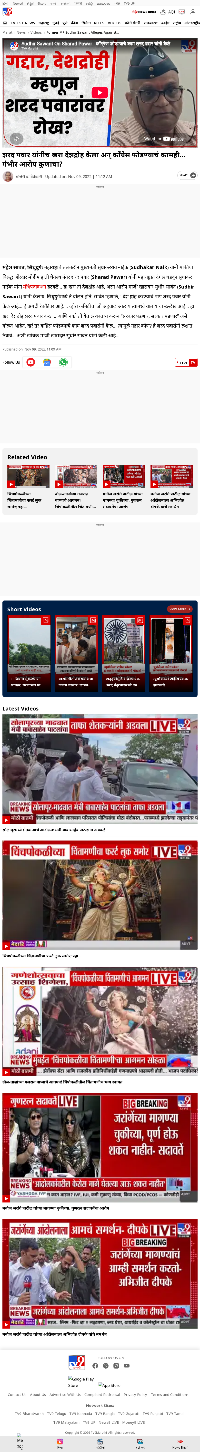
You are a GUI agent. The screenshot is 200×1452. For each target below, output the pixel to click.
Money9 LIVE (133, 1422)
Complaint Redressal (102, 1394)
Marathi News (14, 32)
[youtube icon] (31, 362)
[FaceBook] (95, 1366)
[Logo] (7, 12)
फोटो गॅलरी (132, 22)
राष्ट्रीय (177, 22)
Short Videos (24, 609)
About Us (38, 1394)
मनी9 (117, 3)
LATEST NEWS (23, 22)
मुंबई (55, 22)
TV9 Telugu (56, 1413)
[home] (5, 22)
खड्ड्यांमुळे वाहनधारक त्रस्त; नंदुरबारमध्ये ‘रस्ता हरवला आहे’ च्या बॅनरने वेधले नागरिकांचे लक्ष (123, 682)
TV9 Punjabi (152, 1413)
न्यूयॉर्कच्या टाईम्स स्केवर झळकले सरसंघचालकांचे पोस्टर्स (171, 682)
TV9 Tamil (174, 1413)
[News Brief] (145, 12)
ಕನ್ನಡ (30, 3)
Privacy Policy (135, 1394)
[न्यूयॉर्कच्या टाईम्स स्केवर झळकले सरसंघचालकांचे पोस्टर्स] (171, 653)
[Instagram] (116, 1366)
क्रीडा (74, 22)
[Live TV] (180, 12)
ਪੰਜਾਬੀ (78, 3)
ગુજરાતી (65, 3)
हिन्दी (5, 3)
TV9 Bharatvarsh (29, 1413)
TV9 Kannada (80, 1413)
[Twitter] (106, 1366)
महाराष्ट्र (44, 22)
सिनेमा (86, 22)
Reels (99, 22)
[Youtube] (127, 1366)
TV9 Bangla (105, 1413)
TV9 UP (89, 1422)
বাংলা (53, 3)
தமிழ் (89, 3)
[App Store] (113, 1386)
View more (178, 609)
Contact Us (17, 1394)
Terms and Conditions (170, 1394)
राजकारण (151, 22)
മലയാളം (103, 3)
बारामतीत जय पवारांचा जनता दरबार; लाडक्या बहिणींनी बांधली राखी (76, 682)
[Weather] (164, 12)
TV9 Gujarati (128, 1413)
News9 (18, 3)
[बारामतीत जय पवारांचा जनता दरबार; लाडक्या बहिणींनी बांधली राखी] (76, 653)
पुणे (65, 22)
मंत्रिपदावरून (34, 286)
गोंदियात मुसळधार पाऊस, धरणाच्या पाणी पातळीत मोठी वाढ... (28, 682)
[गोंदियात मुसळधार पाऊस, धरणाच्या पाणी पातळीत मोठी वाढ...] (29, 653)
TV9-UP (129, 3)
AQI (171, 12)
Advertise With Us (65, 1394)
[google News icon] (47, 362)
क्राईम (165, 22)
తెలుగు (42, 3)
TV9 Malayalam (66, 1422)
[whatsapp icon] (63, 362)
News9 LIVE (109, 1422)
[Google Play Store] (83, 1382)
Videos (114, 22)
